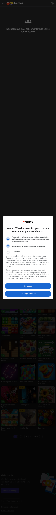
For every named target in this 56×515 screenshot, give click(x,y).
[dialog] (28, 257)
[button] (28, 252)
